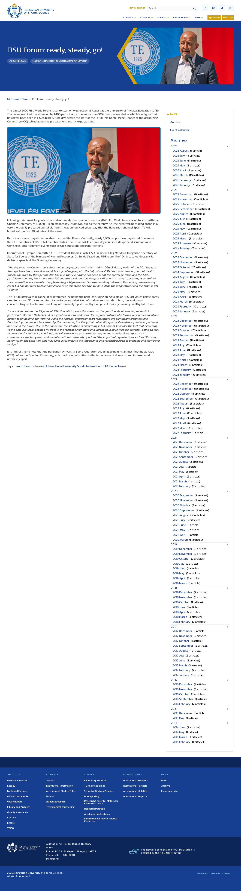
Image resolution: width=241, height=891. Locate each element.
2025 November (183, 199)
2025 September (183, 209)
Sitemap (215, 873)
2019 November (182, 553)
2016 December (182, 684)
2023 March (180, 365)
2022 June (179, 413)
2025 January (181, 248)
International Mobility (135, 791)
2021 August (180, 461)
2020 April (179, 535)
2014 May (179, 732)
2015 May (178, 718)
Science (161, 17)
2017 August (180, 650)
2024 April (179, 296)
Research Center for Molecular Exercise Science (101, 802)
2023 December (183, 320)
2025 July (179, 219)
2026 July (179, 155)
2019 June (179, 568)
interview (39, 366)
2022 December (183, 383)
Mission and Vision (17, 780)
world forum (23, 366)
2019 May (179, 573)
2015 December (182, 713)
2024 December (183, 257)
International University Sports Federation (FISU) (77, 366)
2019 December (182, 548)
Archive (175, 122)
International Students (135, 780)
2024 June (179, 287)
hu (230, 8)
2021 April (179, 476)
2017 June (179, 660)
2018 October (181, 602)
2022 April (179, 423)
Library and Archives (18, 807)
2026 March (180, 175)
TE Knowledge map (94, 786)
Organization (14, 802)
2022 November (183, 388)
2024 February (182, 306)
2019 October (181, 558)
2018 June (179, 607)
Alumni (50, 796)
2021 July (178, 466)
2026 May (179, 165)
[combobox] (172, 8)
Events (11, 823)
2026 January (181, 185)
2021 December (182, 442)
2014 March (180, 737)
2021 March (180, 481)
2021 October (181, 452)
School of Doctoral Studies (99, 791)
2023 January (181, 374)
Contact (141, 8)
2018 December (182, 592)
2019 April (179, 578)
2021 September (183, 457)
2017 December (182, 631)
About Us (128, 17)
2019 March (180, 583)
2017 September (183, 645)
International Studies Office (61, 791)
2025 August (180, 214)
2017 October (181, 641)
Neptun (132, 8)
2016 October (181, 694)
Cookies (227, 873)
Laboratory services (95, 780)
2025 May (179, 228)
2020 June (179, 525)
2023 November (183, 325)
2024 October (181, 267)
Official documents (17, 796)
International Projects (135, 796)
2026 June (179, 160)
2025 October (181, 204)
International (180, 17)
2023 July (179, 345)
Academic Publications (97, 814)
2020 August (181, 515)
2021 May (178, 471)
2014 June (179, 727)
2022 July (179, 408)
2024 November (183, 262)
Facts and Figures (17, 791)
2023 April (179, 360)
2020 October (181, 505)
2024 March (180, 301)
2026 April (179, 170)
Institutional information (59, 786)
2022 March (180, 428)
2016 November (182, 689)
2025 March (180, 238)
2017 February (181, 670)
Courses (50, 780)
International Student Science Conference (100, 819)
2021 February (181, 486)
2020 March (180, 539)
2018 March (180, 617)
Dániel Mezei (117, 366)
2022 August (180, 403)
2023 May (179, 355)
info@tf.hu (52, 859)
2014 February (182, 742)
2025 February (182, 243)
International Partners (135, 786)
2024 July (179, 282)
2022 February (182, 433)
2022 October (181, 393)
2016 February (182, 704)
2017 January (181, 675)
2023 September (183, 335)
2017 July (178, 655)
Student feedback (56, 802)
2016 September (183, 699)
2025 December (183, 194)
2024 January (181, 311)
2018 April (179, 612)
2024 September (183, 272)
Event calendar (179, 130)
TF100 (10, 828)
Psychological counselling (60, 807)
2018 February (182, 621)
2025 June (179, 223)
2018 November (182, 597)
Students (145, 17)
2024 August (181, 277)
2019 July (178, 563)
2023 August (180, 340)
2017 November (182, 636)
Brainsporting (92, 796)
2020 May (179, 530)
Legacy (11, 786)
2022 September (183, 398)
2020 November (183, 500)
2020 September (183, 510)
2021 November (182, 447)
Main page (203, 873)
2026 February (182, 180)
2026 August (181, 150)
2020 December (183, 495)
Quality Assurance (17, 812)
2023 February (182, 369)
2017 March (180, 665)
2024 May (179, 292)
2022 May (179, 418)
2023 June (179, 350)
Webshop (228, 17)
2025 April (179, 233)
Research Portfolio (94, 809)
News (197, 17)
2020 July (179, 520)
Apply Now (214, 17)
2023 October (181, 330)
